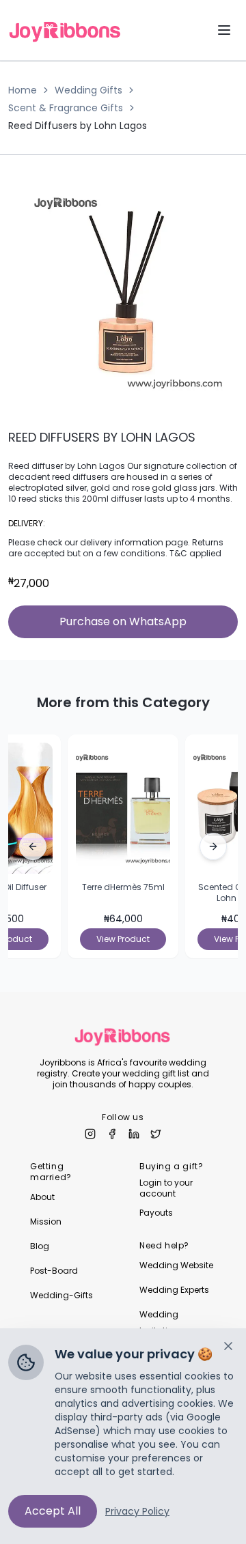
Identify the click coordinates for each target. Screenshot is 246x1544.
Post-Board (54, 1270)
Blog (39, 1246)
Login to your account (166, 1188)
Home (22, 90)
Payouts (156, 1212)
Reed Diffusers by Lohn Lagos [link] (77, 125)
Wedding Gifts (88, 90)
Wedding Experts (174, 1290)
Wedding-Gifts (61, 1295)
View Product (123, 939)
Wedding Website (176, 1265)
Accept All (53, 1511)
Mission (46, 1221)
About (42, 1197)
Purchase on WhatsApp (123, 621)
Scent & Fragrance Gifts (65, 108)
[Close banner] (228, 1346)
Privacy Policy (137, 1511)
